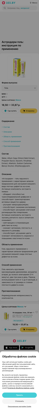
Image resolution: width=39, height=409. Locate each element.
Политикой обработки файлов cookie (20, 388)
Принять (19, 395)
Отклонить (19, 401)
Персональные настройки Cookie (19, 406)
